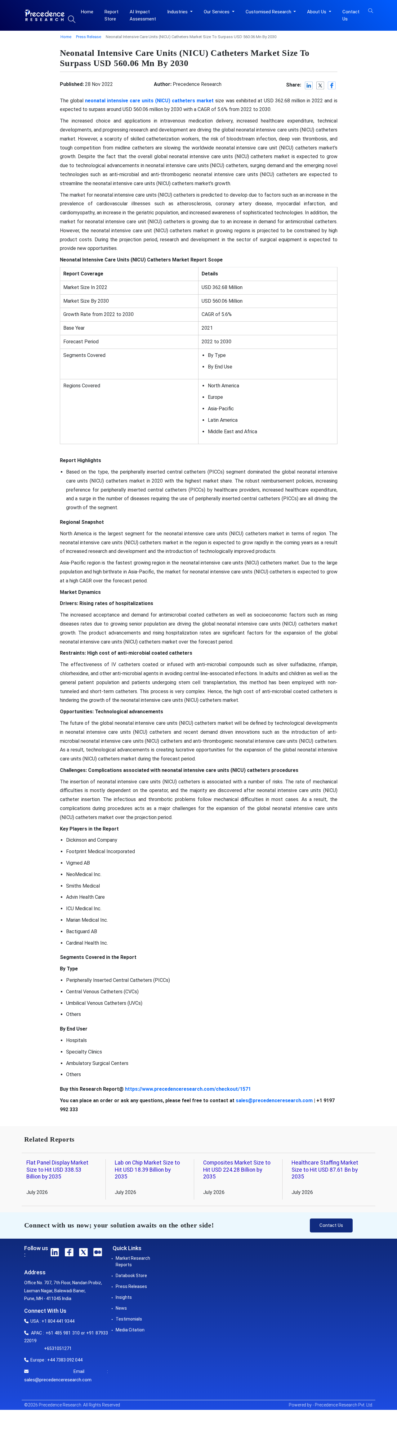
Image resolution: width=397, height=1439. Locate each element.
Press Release (88, 36)
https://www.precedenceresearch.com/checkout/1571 (188, 1089)
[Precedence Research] (44, 15)
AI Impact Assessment (143, 15)
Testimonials (129, 1318)
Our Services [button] (217, 12)
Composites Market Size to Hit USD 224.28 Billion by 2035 (236, 1170)
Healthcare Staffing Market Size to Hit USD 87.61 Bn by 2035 (325, 1170)
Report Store (111, 15)
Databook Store (131, 1275)
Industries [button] (178, 12)
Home (87, 12)
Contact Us (350, 15)
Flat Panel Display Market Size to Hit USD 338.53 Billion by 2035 (57, 1170)
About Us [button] (317, 12)
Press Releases (131, 1286)
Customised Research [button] (269, 12)
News (121, 1308)
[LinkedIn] (309, 85)
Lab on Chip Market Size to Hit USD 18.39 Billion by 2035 (147, 1170)
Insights (124, 1297)
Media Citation (130, 1329)
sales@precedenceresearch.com (57, 1380)
